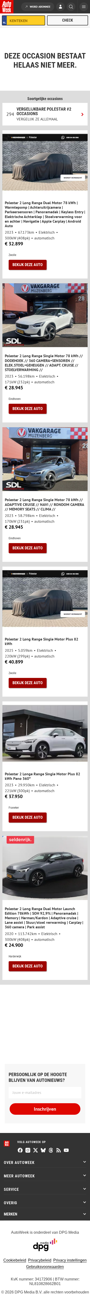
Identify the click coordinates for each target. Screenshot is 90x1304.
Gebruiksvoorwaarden (45, 1267)
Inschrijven (45, 1109)
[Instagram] (28, 1150)
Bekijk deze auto (27, 264)
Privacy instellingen (70, 1260)
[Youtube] (66, 1150)
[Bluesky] (43, 1150)
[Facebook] (20, 1150)
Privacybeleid (39, 1260)
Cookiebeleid (14, 1260)
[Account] (60, 7)
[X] (35, 1150)
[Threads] (51, 1150)
